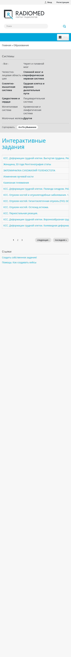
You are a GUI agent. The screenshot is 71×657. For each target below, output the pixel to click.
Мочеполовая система (10, 108)
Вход (49, 2)
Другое (27, 118)
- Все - (5, 63)
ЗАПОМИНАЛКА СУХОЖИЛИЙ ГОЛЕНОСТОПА (29, 170)
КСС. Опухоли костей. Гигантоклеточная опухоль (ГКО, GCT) (37, 201)
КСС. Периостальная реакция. (20, 213)
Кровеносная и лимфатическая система (32, 110)
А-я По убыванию (27, 127)
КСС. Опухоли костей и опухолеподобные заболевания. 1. (36, 194)
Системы (8, 56)
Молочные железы (12, 118)
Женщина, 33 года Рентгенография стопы (27, 164)
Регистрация (62, 2)
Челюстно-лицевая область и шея (12, 75)
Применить (64, 26)
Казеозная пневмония (16, 182)
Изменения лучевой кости (18, 176)
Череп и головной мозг (33, 65)
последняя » (61, 240)
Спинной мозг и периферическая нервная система (33, 75)
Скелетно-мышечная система (8, 87)
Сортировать (8, 127)
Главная (6, 45)
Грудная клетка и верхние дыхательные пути (33, 88)
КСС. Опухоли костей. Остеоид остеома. (26, 207)
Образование (21, 45)
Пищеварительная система (34, 100)
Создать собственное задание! (19, 257)
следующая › (43, 240)
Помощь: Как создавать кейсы (19, 262)
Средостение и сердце (11, 100)
